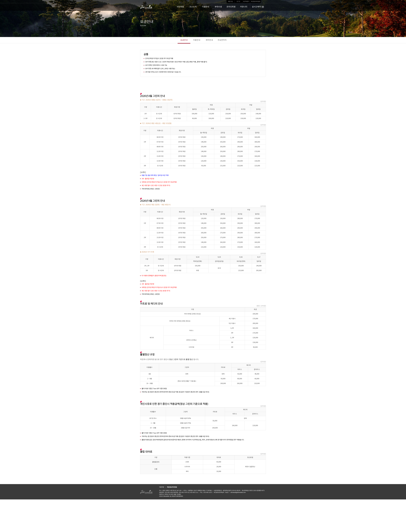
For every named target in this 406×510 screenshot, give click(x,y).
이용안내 (205, 7)
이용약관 (161, 487)
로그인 (238, 1)
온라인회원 (231, 7)
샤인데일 (180, 7)
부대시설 (218, 7)
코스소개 (193, 7)
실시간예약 (256, 7)
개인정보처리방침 (255, 1)
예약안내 (209, 40)
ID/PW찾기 (246, 1)
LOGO (146, 7)
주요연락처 (222, 40)
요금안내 (184, 40)
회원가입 (230, 1)
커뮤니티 (243, 7)
